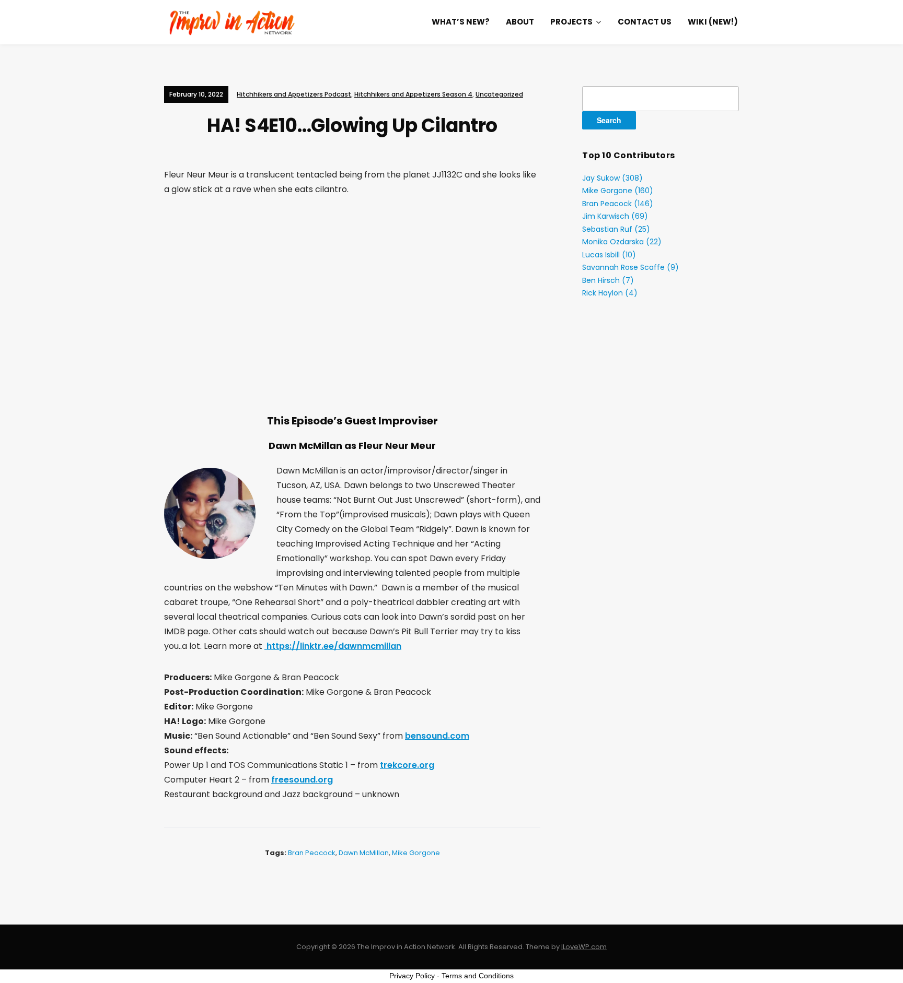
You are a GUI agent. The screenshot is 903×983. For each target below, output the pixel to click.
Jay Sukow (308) (612, 178)
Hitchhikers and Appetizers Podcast (294, 94)
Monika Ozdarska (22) (622, 241)
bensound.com (437, 736)
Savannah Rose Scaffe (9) (630, 267)
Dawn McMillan (364, 853)
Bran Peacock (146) (617, 203)
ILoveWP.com (584, 947)
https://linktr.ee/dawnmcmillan (332, 646)
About (520, 21)
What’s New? (461, 21)
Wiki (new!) (713, 21)
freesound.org (302, 780)
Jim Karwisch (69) (615, 216)
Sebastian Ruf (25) (616, 229)
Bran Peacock (311, 853)
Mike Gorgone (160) (617, 190)
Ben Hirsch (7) (608, 280)
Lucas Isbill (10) (609, 255)
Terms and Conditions (478, 976)
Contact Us (645, 21)
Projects (571, 21)
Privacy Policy (412, 976)
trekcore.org (407, 765)
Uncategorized (499, 94)
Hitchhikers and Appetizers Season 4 (413, 94)
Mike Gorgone (416, 853)
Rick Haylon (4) (610, 293)
